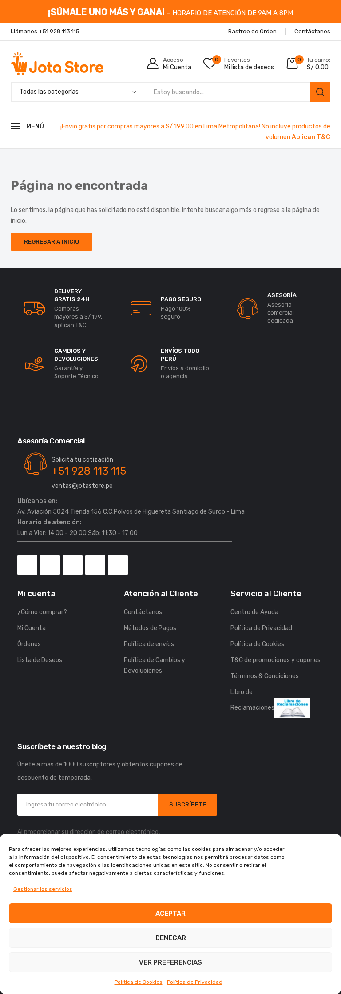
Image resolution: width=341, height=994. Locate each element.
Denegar (170, 938)
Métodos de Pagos (150, 628)
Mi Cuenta (31, 628)
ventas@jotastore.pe (82, 486)
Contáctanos (143, 612)
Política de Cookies (139, 982)
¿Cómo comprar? (42, 612)
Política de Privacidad (194, 982)
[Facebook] (27, 565)
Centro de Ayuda (254, 612)
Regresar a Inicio (51, 241)
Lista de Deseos (39, 660)
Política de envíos (149, 644)
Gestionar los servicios (42, 889)
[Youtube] (95, 565)
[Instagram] (50, 565)
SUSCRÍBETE (187, 804)
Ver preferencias (170, 962)
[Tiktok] (73, 565)
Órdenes (29, 644)
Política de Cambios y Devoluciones (154, 665)
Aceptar (170, 914)
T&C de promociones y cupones (275, 660)
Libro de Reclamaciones (252, 699)
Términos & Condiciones (264, 676)
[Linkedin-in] (118, 565)
